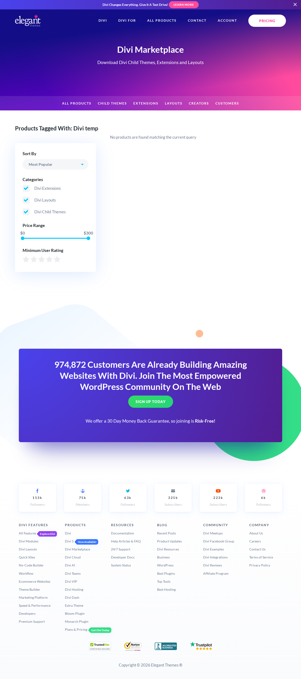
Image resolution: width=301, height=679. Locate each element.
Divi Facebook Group (218, 541)
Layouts (173, 103)
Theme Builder (29, 589)
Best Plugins (166, 573)
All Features (27, 533)
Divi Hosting (74, 589)
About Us (256, 533)
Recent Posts (166, 533)
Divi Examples (213, 549)
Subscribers (173, 501)
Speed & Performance (35, 605)
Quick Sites (27, 557)
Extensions (145, 103)
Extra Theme (74, 605)
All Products (162, 20)
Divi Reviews (212, 565)
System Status (121, 565)
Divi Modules (28, 541)
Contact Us (257, 549)
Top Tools (163, 581)
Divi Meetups (213, 533)
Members (83, 501)
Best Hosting (166, 589)
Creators (199, 103)
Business (163, 557)
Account (227, 20)
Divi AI (70, 565)
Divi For (127, 20)
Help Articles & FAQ (126, 541)
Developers (27, 613)
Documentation (122, 533)
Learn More (184, 4)
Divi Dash (72, 597)
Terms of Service (261, 557)
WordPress (165, 565)
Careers (255, 541)
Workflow (26, 573)
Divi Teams (73, 573)
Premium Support (32, 621)
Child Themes (112, 103)
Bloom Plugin (75, 613)
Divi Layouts (28, 549)
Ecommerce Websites (34, 581)
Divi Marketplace (77, 549)
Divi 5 (69, 541)
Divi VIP (71, 581)
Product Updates (169, 541)
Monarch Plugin (76, 621)
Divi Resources (168, 549)
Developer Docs (123, 557)
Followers (37, 501)
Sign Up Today (151, 402)
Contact (197, 20)
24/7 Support (120, 549)
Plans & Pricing (76, 629)
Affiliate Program (216, 573)
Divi (103, 20)
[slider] (22, 238)
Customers (227, 103)
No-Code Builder (31, 565)
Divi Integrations (215, 557)
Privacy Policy (259, 565)
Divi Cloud (73, 557)
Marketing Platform (33, 597)
